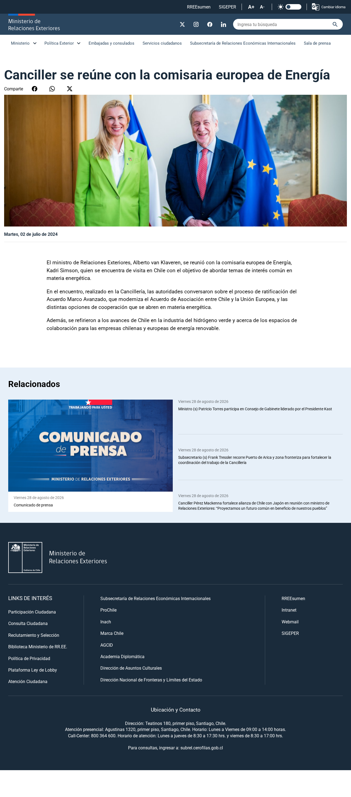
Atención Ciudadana (27, 681)
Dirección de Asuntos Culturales (131, 668)
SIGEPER (227, 7)
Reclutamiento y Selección (33, 635)
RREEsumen (199, 7)
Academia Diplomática (122, 656)
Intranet (289, 610)
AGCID (106, 645)
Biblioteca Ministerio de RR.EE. (37, 646)
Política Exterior (59, 43)
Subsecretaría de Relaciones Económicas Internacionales (243, 43)
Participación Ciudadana (32, 612)
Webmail (290, 621)
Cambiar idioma (333, 6)
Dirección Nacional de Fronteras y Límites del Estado (151, 680)
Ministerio (20, 43)
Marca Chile (111, 633)
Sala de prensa (317, 43)
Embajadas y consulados (111, 43)
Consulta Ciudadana (28, 623)
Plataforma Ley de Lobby (32, 670)
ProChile (108, 610)
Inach (105, 621)
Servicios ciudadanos (162, 43)
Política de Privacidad (29, 658)
